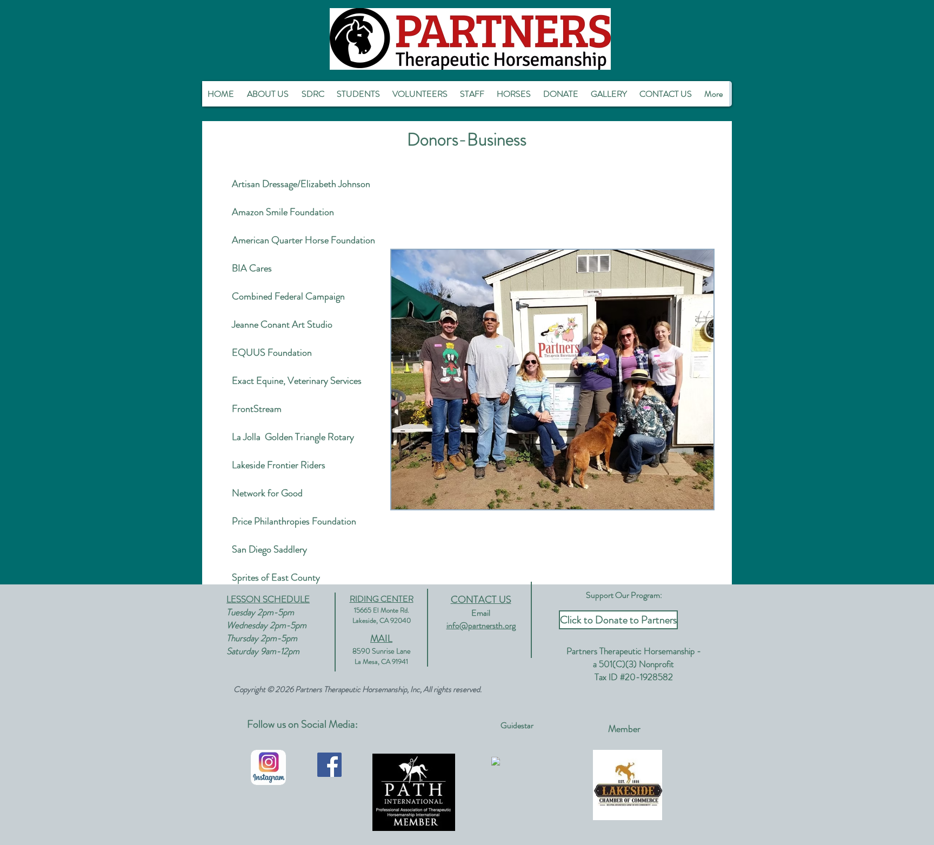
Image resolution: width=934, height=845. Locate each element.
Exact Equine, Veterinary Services (297, 381)
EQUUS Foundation (272, 352)
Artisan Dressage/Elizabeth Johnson (301, 184)
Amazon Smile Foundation (283, 212)
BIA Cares (252, 268)
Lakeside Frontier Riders (278, 465)
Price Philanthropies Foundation (294, 521)
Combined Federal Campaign (288, 296)
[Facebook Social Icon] (329, 765)
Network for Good (267, 493)
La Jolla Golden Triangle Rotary (293, 437)
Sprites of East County (276, 577)
